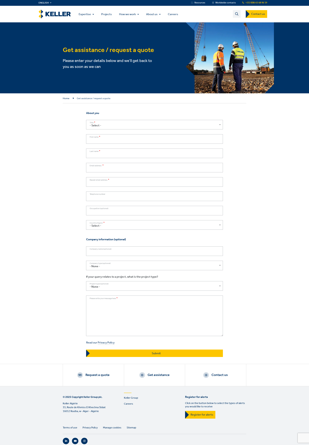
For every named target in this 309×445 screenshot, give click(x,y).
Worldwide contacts (225, 2)
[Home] (55, 14)
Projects (106, 14)
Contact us (258, 14)
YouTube (75, 441)
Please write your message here (103, 298)
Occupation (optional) (99, 209)
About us (152, 14)
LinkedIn (66, 441)
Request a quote (97, 375)
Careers (173, 14)
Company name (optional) (100, 249)
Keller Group (131, 397)
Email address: (96, 166)
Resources (199, 2)
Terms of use (70, 427)
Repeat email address (99, 180)
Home (66, 98)
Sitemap (131, 427)
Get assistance (158, 375)
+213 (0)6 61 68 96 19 (256, 2)
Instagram (84, 441)
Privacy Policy (106, 343)
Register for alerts (202, 414)
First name (94, 137)
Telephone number (97, 194)
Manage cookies (112, 427)
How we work (127, 14)
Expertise (85, 14)
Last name (94, 151)
